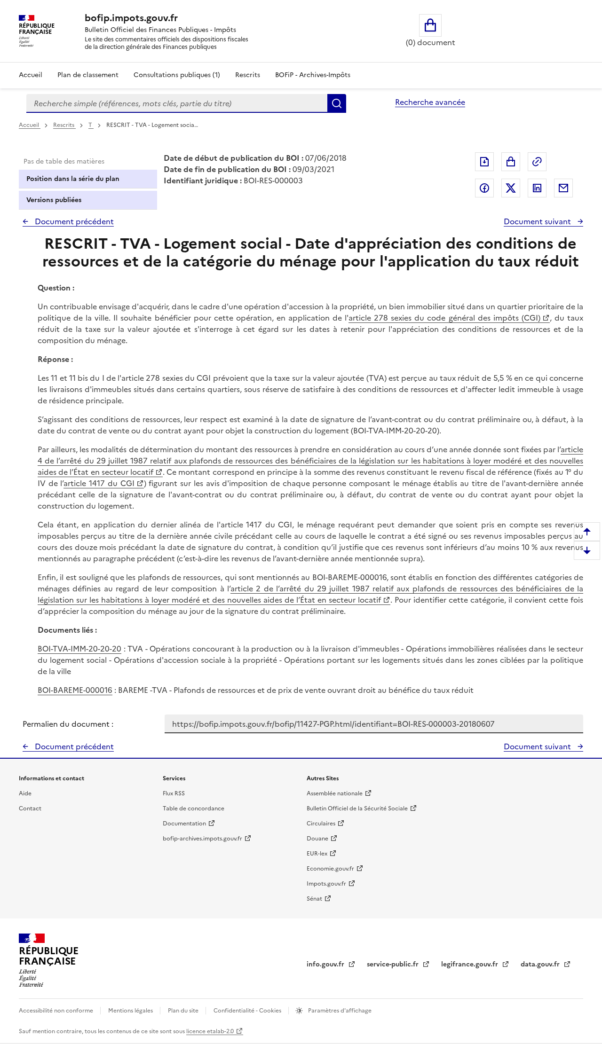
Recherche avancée (430, 102)
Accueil (30, 75)
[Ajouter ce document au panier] (510, 161)
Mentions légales (131, 1010)
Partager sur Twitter (510, 188)
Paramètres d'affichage (339, 1010)
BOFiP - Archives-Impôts (312, 75)
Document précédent (73, 221)
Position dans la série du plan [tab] (72, 179)
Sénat (314, 899)
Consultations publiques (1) (177, 75)
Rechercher (336, 103)
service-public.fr (393, 964)
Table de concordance (193, 808)
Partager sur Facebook (484, 188)
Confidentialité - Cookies (248, 1010)
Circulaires (321, 823)
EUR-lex (317, 853)
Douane (317, 838)
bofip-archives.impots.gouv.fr (202, 838)
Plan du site (184, 1010)
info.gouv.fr (326, 964)
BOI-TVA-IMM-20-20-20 (79, 648)
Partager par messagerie (563, 188)
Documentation (184, 823)
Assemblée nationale (335, 793)
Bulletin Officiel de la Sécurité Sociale (357, 808)
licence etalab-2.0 (210, 1031)
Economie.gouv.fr (330, 868)
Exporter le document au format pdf (484, 161)
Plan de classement (88, 75)
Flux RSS (174, 793)
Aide (25, 793)
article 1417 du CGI (98, 483)
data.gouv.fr (541, 964)
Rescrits (247, 75)
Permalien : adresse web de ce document (537, 161)
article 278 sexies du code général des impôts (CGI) (444, 317)
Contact (30, 808)
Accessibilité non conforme (57, 1010)
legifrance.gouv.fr (470, 964)
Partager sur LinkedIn (537, 188)
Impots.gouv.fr (326, 883)
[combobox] (176, 103)
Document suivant (538, 221)
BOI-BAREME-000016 (75, 690)
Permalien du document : (68, 724)
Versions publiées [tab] (53, 200)
